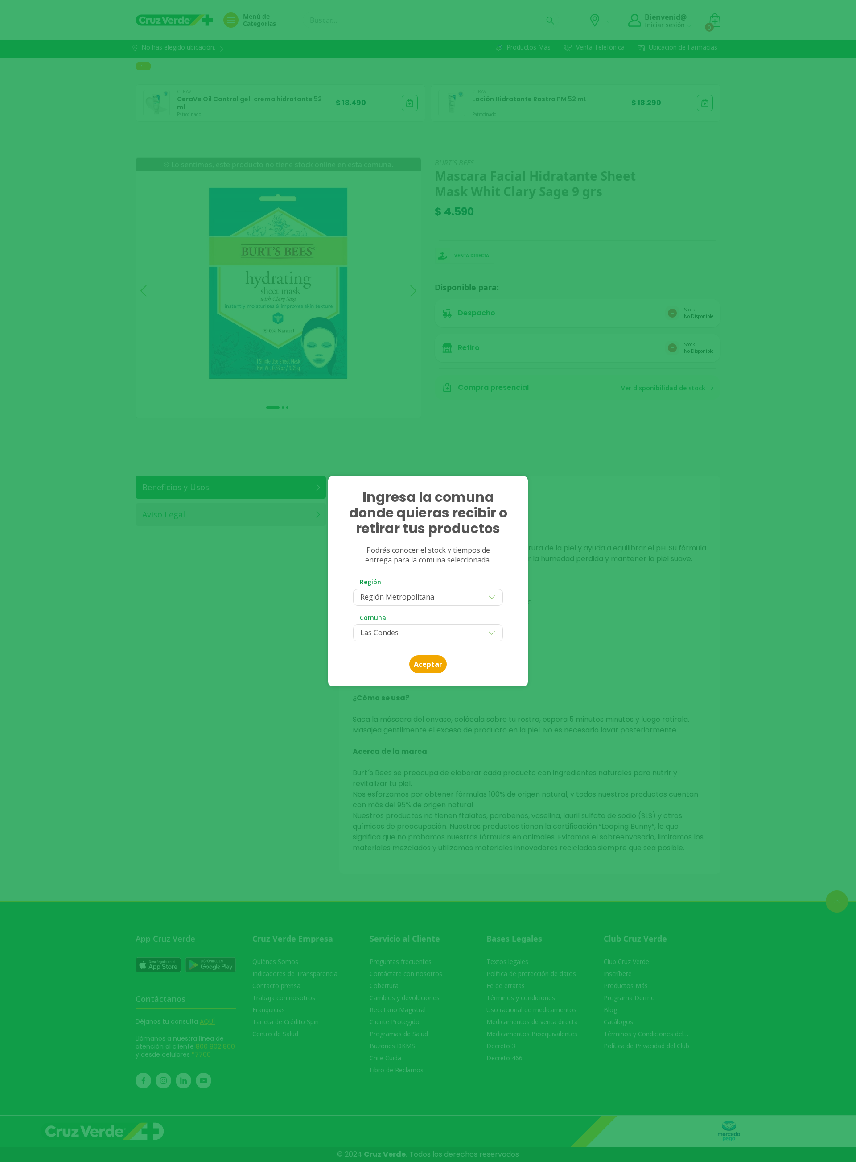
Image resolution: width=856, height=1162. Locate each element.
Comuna (373, 617)
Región (370, 582)
